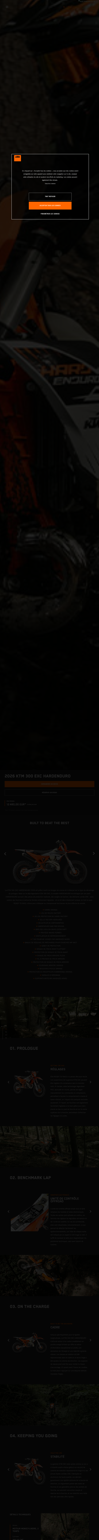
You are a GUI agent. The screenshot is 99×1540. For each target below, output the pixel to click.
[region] (50, 186)
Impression (53, 183)
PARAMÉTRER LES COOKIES (50, 213)
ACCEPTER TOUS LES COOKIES (50, 205)
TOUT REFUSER (50, 196)
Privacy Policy (48, 183)
